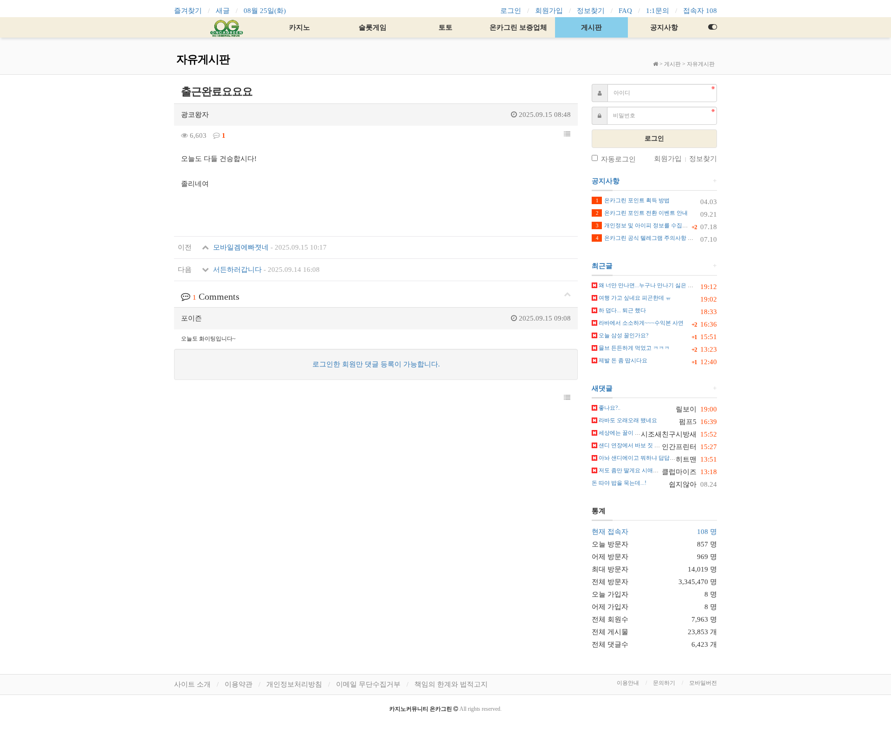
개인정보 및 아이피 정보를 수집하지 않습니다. (657, 225)
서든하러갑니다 (265, 269)
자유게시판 (701, 64)
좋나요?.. (608, 408)
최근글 (602, 266)
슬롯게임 (373, 27)
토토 (445, 27)
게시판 (591, 27)
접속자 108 (700, 10)
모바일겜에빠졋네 (269, 247)
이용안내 (628, 683)
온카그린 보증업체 (518, 27)
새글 (223, 10)
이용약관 (238, 684)
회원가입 (549, 10)
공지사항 (664, 27)
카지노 (299, 27)
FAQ (625, 10)
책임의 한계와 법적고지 (451, 684)
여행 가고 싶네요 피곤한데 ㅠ (634, 298)
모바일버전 (703, 683)
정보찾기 (591, 10)
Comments (216, 296)
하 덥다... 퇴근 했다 (621, 310)
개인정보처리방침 (294, 684)
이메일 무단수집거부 (368, 684)
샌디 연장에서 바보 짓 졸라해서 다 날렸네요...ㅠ (657, 445)
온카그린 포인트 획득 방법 (633, 200)
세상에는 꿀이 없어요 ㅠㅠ (630, 433)
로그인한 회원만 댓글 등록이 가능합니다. (376, 364)
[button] (567, 134)
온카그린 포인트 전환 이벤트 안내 (642, 213)
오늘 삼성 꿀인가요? (622, 335)
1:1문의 (657, 10)
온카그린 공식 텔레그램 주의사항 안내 (647, 238)
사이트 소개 (192, 684)
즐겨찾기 (188, 10)
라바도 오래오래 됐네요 (627, 420)
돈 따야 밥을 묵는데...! (619, 483)
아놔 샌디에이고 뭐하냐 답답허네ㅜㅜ (644, 458)
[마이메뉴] (712, 27)
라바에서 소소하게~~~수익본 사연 (640, 323)
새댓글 (602, 388)
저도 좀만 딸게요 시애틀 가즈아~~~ (641, 470)
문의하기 (664, 683)
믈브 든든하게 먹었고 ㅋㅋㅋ (633, 348)
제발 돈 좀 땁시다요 (622, 360)
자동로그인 (618, 159)
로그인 (510, 10)
